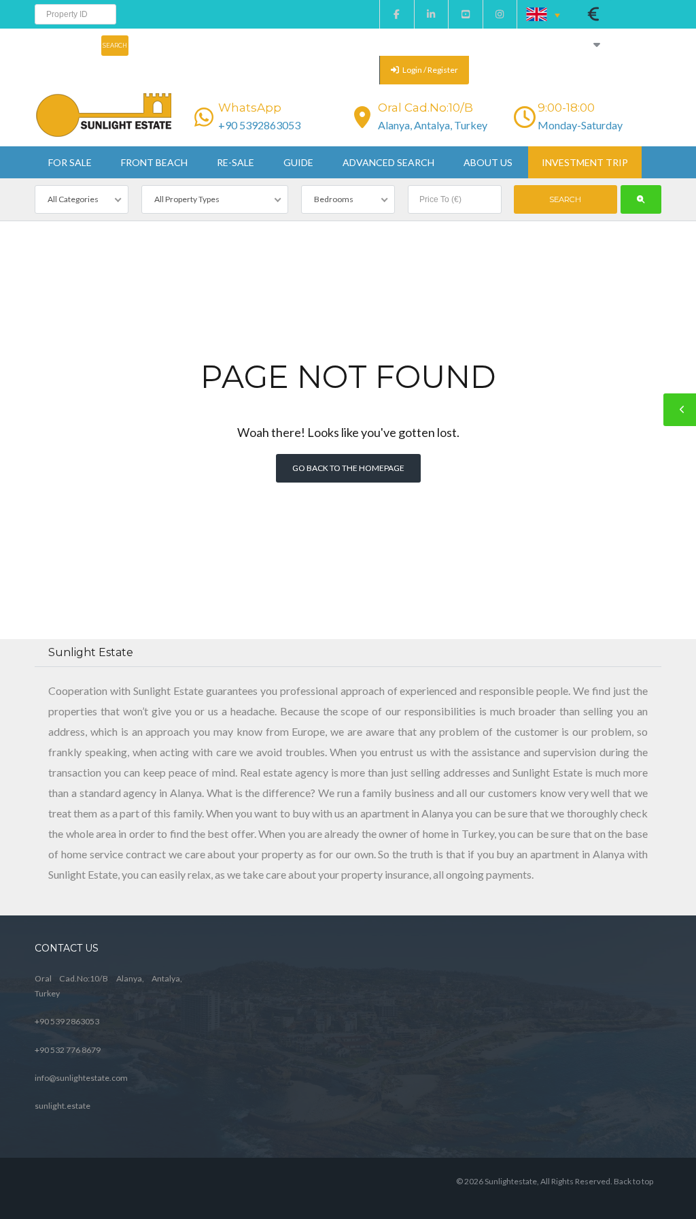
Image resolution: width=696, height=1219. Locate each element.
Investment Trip (585, 162)
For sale (70, 162)
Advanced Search (388, 162)
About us (488, 162)
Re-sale (235, 162)
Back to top (633, 1181)
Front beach (154, 162)
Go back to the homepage (348, 468)
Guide (298, 162)
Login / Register (429, 70)
